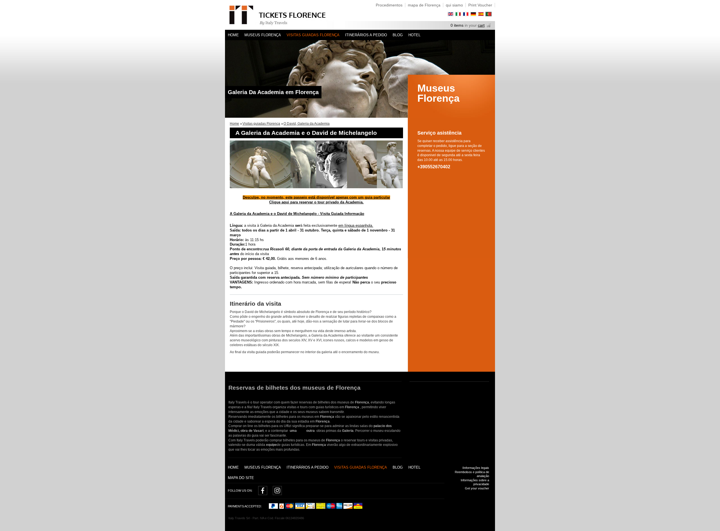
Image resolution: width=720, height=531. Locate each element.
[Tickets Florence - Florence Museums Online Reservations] (285, 15)
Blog (398, 35)
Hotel (414, 35)
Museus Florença (262, 35)
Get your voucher (477, 488)
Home (233, 35)
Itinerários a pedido (366, 35)
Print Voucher (480, 5)
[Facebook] (262, 494)
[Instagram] (277, 494)
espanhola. (363, 225)
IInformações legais (475, 467)
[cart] (488, 26)
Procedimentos (389, 5)
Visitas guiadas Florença (313, 35)
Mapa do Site (241, 478)
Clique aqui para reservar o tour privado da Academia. (316, 202)
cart (481, 25)
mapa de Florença (424, 5)
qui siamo (454, 5)
